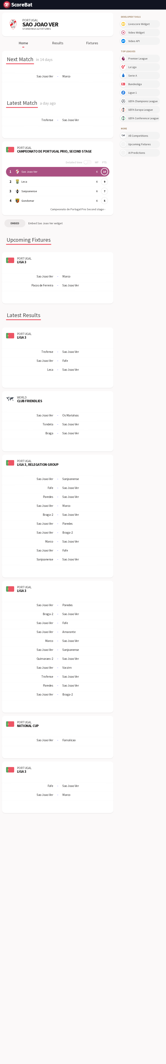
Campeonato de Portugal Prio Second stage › (77, 209)
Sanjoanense (29, 191)
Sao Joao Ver (29, 171)
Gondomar (27, 201)
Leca (24, 181)
